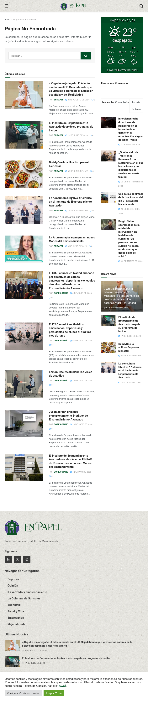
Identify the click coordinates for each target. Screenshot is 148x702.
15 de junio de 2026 (77, 210)
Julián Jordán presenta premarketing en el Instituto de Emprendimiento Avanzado (68, 415)
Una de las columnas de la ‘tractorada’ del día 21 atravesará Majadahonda (130, 199)
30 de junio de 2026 (77, 171)
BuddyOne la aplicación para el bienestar (69, 164)
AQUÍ (62, 686)
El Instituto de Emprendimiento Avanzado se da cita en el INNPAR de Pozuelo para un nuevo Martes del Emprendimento (70, 461)
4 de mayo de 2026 (81, 472)
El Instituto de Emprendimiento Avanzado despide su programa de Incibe (71, 126)
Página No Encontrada (25, 19)
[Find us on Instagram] (26, 559)
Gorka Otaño (61, 293)
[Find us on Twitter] (17, 559)
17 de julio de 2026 (77, 135)
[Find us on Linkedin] (8, 559)
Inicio (7, 19)
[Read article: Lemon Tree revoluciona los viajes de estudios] (24, 384)
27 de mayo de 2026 (82, 340)
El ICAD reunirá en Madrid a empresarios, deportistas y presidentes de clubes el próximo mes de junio (70, 330)
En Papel (58, 99)
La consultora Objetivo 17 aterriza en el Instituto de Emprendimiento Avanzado (70, 201)
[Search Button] (141, 6)
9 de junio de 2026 (77, 246)
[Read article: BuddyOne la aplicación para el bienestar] (24, 174)
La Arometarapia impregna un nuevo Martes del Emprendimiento (72, 239)
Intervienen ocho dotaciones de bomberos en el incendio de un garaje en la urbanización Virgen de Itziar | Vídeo (130, 129)
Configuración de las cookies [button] (23, 693)
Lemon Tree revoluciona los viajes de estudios (70, 374)
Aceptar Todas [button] (54, 693)
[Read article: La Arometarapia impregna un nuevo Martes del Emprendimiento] (24, 249)
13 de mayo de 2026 (82, 380)
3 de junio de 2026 (82, 293)
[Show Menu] (6, 6)
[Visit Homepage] (74, 6)
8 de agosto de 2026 (78, 99)
